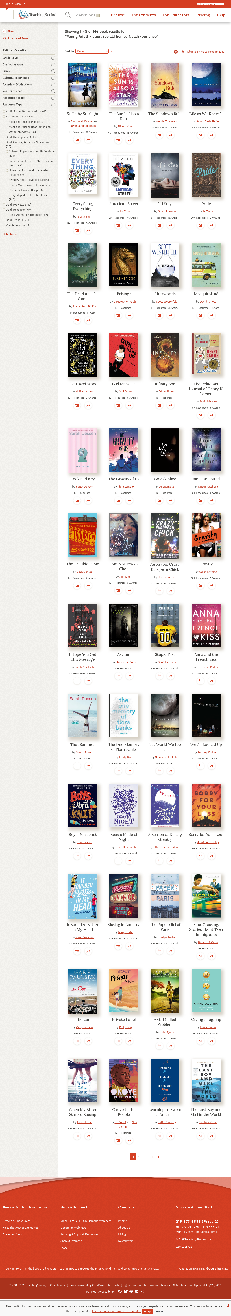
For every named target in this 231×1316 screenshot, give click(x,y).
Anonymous (167, 487)
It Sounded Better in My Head (83, 927)
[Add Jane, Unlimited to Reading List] (200, 500)
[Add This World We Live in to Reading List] (159, 770)
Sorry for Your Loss (206, 834)
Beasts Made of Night (123, 837)
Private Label (124, 1019)
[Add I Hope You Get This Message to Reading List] (77, 680)
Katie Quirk (167, 1032)
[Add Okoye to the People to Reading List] (118, 1140)
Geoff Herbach (167, 662)
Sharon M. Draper (82, 121)
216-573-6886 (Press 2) (197, 1221)
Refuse (159, 1311)
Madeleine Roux (126, 662)
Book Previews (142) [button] (18, 205)
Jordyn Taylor (167, 937)
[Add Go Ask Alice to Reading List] (159, 500)
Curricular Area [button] (13, 64)
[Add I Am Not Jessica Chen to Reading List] (118, 590)
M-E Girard (126, 391)
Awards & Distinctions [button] (17, 84)
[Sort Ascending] (111, 51)
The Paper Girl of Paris (165, 927)
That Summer (82, 744)
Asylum (123, 654)
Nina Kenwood (84, 937)
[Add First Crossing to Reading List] (200, 956)
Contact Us (184, 1246)
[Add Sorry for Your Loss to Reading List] (200, 856)
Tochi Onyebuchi (125, 847)
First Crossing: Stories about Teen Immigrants (206, 929)
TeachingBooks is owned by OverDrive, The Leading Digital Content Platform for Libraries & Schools (120, 1285)
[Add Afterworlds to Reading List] (159, 315)
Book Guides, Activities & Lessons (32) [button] (27, 144)
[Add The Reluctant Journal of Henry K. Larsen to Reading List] (200, 415)
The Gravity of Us (124, 478)
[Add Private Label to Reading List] (118, 1041)
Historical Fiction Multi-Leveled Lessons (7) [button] (29, 172)
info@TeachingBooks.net (193, 1239)
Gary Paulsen (84, 1027)
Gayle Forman (167, 211)
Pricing (203, 14)
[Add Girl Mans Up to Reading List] (118, 405)
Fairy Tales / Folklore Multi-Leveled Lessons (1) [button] (31, 163)
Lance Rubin (208, 1027)
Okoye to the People (124, 1112)
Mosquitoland (206, 293)
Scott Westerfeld (167, 301)
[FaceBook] (119, 1291)
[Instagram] (142, 1291)
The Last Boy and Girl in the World (206, 1112)
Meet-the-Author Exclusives (20, 1228)
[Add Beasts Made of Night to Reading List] (118, 860)
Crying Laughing (206, 1019)
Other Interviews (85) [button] (22, 132)
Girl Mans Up (124, 383)
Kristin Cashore (208, 487)
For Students (144, 14)
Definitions (10, 234)
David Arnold (208, 301)
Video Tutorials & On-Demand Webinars (85, 1221)
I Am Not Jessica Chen (124, 566)
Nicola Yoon (125, 126)
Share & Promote (71, 1241)
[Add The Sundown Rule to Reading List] (159, 135)
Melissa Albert (84, 391)
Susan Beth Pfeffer (208, 121)
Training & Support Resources (79, 1234)
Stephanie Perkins (208, 667)
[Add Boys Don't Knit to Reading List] (77, 856)
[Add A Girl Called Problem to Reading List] (159, 1045)
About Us (124, 1228)
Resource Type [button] (12, 104)
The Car (83, 1019)
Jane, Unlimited (206, 478)
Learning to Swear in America (165, 1112)
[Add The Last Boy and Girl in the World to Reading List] (200, 1136)
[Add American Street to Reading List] (118, 225)
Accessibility (106, 1291)
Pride (206, 203)
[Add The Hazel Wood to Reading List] (77, 405)
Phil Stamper (125, 487)
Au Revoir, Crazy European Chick (165, 567)
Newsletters (126, 1241)
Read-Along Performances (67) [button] (28, 215)
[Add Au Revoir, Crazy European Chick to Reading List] (159, 590)
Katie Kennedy (167, 1122)
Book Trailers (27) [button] (17, 220)
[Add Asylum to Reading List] (118, 676)
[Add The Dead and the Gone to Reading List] (77, 320)
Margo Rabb (125, 932)
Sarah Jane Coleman (83, 126)
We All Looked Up (206, 744)
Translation (185, 1268)
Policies (91, 1291)
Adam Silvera (166, 391)
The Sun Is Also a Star (124, 116)
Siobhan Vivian (208, 1122)
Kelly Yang (125, 1027)
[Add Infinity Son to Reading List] (159, 405)
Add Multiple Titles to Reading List (201, 52)
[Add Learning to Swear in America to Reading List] (159, 1136)
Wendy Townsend (167, 121)
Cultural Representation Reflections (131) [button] (32, 154)
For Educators (175, 14)
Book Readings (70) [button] (18, 210)
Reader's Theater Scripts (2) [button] (27, 190)
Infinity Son (165, 383)
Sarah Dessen (84, 487)
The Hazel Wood (82, 383)
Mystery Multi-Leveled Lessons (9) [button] (31, 180)
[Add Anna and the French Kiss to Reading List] (200, 680)
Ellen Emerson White (167, 847)
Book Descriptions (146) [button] (21, 137)
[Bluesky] (125, 1291)
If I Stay (165, 203)
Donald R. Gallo (208, 942)
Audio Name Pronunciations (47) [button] (26, 111)
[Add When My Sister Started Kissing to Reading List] (77, 1136)
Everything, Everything (82, 206)
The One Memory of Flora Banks (124, 747)
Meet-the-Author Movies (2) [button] (26, 122)
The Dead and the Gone (83, 296)
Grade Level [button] (11, 58)
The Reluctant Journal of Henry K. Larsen (206, 388)
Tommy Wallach (208, 752)
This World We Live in (165, 747)
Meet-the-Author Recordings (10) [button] (30, 127)
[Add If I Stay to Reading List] (159, 225)
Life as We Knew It (206, 113)
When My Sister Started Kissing (83, 1112)
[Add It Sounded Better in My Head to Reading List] (77, 951)
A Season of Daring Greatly (165, 837)
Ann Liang (125, 576)
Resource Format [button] (14, 98)
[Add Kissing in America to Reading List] (118, 946)
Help (221, 14)
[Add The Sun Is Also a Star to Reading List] (118, 140)
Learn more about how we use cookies (116, 1311)
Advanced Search (18, 38)
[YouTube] (136, 1291)
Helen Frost (84, 1122)
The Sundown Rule (165, 113)
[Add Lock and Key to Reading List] (77, 500)
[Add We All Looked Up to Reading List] (200, 765)
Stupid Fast (165, 654)
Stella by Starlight (83, 113)
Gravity (206, 563)
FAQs (63, 1248)
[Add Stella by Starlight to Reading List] (77, 139)
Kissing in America (123, 924)
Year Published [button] (12, 91)
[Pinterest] (131, 1291)
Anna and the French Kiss (206, 657)
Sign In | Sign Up (15, 4)
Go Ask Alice (165, 478)
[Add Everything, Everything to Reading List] (77, 230)
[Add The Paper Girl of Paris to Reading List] (159, 951)
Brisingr (124, 293)
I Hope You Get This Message (82, 657)
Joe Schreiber (167, 577)
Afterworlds (164, 293)
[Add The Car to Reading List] (77, 1041)
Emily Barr (125, 757)
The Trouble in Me (82, 563)
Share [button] (11, 31)
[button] (7, 15)
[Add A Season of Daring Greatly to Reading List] (159, 860)
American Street (123, 203)
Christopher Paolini (126, 301)
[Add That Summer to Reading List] (77, 765)
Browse (118, 14)
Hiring (122, 1234)
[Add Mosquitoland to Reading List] (200, 315)
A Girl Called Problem (165, 1022)
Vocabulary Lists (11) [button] (19, 225)
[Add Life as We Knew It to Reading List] (200, 135)
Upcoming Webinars (73, 1228)
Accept (147, 1311)
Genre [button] (7, 71)
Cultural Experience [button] (16, 78)
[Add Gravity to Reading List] (200, 585)
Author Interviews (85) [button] (20, 116)
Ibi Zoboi (125, 211)
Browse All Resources (16, 1221)
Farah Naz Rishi (85, 667)
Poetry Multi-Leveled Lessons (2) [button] (30, 185)
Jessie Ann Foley (208, 842)
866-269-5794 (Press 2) (197, 1226)
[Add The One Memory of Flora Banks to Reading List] (118, 770)
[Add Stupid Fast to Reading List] (159, 676)
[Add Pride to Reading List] (200, 225)
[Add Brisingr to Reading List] (118, 315)
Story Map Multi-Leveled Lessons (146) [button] (30, 197)
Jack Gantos (85, 572)
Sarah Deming (208, 572)
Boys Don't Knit (83, 834)
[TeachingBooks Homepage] (34, 14)
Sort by (69, 51)
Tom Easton (84, 842)
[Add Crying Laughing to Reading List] (200, 1041)
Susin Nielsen (208, 401)
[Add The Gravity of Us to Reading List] (118, 500)
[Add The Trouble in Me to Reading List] (77, 585)
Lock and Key (82, 478)
